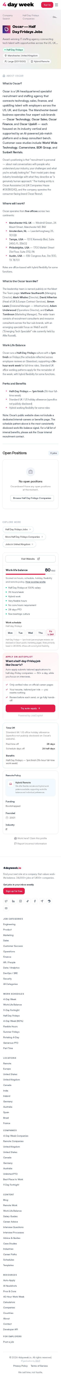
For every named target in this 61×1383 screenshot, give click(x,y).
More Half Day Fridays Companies (22, 536)
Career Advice (10, 1221)
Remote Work (10, 1205)
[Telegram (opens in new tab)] (42, 901)
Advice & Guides (11, 1238)
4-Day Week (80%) (13, 1021)
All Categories (10, 984)
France (6, 1123)
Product (7, 929)
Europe (7, 1068)
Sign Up (47, 5)
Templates (8, 1265)
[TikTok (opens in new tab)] (28, 901)
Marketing (8, 935)
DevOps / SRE (10, 973)
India (5, 1090)
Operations (9, 951)
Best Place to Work (13, 1179)
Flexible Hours (10, 1026)
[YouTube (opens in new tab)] (6, 908)
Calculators (9, 1302)
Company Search (8, 17)
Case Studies (10, 1243)
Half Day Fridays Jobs (16, 529)
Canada (7, 1085)
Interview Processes (13, 1232)
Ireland (6, 1096)
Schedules (8, 1259)
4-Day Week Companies (15, 1135)
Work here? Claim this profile (32, 838)
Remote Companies (13, 1141)
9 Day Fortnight (11, 1184)
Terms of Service (39, 1365)
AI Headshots (10, 1285)
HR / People (9, 962)
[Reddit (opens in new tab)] (49, 901)
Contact (7, 1323)
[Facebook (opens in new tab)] (35, 901)
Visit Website (35, 559)
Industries (8, 1248)
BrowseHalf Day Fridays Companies (32, 498)
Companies (9, 1307)
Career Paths (10, 1254)
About (6, 1318)
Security (7, 978)
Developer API (10, 1329)
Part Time (8, 1048)
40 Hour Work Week (13, 1296)
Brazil (6, 1117)
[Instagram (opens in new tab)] (20, 901)
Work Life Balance (12, 1210)
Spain (6, 1112)
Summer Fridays (11, 1031)
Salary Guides (10, 1216)
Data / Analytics (11, 967)
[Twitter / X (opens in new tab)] (6, 901)
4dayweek (12, 868)
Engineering (9, 924)
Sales (6, 940)
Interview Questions (13, 1227)
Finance (7, 956)
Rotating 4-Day (11, 1037)
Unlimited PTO (10, 1173)
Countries (8, 1313)
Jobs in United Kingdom (17, 544)
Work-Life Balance (12, 1004)
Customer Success (13, 946)
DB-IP (37, 1361)
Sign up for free (14, 891)
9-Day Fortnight (11, 1010)
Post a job (8, 1341)
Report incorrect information (32, 843)
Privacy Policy (20, 1365)
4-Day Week (9, 999)
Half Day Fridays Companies (31, 17)
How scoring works (36, 581)
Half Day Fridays (11, 1015)
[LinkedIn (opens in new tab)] (13, 901)
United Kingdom (11, 1079)
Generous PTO (10, 1042)
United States (10, 1074)
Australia (7, 1106)
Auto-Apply (9, 1280)
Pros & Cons (9, 1291)
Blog (5, 1200)
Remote (7, 1063)
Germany (8, 1101)
